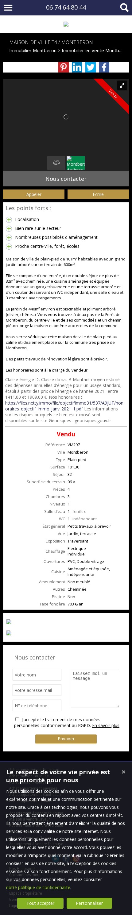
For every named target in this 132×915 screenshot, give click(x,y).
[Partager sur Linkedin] (77, 67)
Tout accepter (40, 903)
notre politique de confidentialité (38, 887)
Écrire (98, 194)
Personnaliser (89, 903)
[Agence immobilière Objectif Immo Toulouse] (66, 24)
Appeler (33, 194)
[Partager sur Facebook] (104, 67)
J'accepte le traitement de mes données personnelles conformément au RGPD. (57, 722)
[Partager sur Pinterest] (63, 67)
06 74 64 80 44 (66, 7)
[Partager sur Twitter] (90, 67)
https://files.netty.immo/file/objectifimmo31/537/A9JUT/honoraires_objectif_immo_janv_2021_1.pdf (64, 406)
